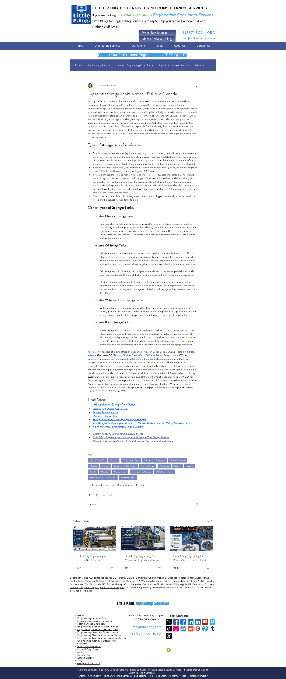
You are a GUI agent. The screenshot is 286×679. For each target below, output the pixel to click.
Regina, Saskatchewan (176, 581)
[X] (169, 622)
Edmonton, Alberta (146, 577)
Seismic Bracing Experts (196, 669)
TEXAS (93, 471)
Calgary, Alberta (90, 577)
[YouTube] (205, 622)
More (198, 65)
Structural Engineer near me (113, 669)
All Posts (77, 65)
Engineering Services (99, 65)
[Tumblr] (212, 628)
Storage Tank (120, 471)
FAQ (80, 660)
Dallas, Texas (201, 577)
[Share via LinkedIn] (103, 495)
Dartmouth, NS (97, 584)
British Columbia (177, 460)
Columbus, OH (200, 584)
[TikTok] (169, 628)
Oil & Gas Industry (164, 471)
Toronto (189, 466)
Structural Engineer (87, 669)
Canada (114, 460)
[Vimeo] (212, 622)
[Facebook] (176, 622)
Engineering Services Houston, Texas (99, 635)
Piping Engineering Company (117, 675)
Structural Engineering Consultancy (134, 65)
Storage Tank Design (141, 471)
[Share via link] (111, 495)
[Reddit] (190, 628)
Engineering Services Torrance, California (101, 638)
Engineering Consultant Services (183, 14)
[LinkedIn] (190, 622)
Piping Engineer (138, 669)
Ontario (105, 466)
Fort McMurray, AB (117, 584)
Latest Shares (85, 657)
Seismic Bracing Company (142, 672)
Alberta (93, 466)
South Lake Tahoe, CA (112, 587)
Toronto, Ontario (126, 577)
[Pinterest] (198, 628)
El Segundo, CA (116, 581)
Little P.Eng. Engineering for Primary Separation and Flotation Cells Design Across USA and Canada (191, 558)
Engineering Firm (131, 460)
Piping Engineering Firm (166, 675)
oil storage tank (128, 477)
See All (209, 521)
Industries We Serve (89, 646)
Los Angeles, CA (137, 584)
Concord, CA (133, 581)
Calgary (177, 466)
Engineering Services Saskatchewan (98, 632)
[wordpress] (205, 628)
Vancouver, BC (108, 577)
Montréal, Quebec (166, 577)
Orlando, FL (153, 584)
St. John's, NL (197, 581)
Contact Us (83, 655)
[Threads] (169, 636)
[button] (209, 65)
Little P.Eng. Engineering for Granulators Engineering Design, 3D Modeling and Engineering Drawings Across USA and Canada (142, 558)
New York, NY (91, 587)
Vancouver (164, 466)
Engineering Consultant (125, 466)
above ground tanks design (103, 477)
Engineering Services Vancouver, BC (98, 626)
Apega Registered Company (194, 675)
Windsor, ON (81, 584)
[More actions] (196, 85)
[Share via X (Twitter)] (96, 495)
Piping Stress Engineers (91, 623)
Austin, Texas (77, 581)
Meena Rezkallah (97, 460)
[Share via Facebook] (89, 495)
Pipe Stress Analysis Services (174, 65)
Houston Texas (185, 577)
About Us (82, 652)
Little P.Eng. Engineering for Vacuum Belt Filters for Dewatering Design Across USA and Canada (93, 558)
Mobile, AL (166, 584)
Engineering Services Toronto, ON (97, 629)
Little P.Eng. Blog (87, 649)
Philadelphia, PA (182, 584)
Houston (105, 471)
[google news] (183, 628)
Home (80, 615)
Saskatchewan (147, 466)
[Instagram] (176, 628)
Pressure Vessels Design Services (164, 669)
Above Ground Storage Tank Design (127, 485)
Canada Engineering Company (94, 621)
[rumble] (169, 650)
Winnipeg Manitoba (151, 581)
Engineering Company (154, 460)
